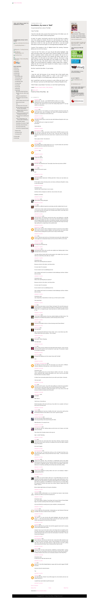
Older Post (66, 587)
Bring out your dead (20, 102)
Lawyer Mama (37, 249)
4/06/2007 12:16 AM (38, 414)
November (18, 78)
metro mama (37, 156)
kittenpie (36, 548)
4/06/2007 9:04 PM (38, 513)
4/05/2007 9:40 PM (38, 361)
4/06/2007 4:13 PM (38, 467)
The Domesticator (38, 450)
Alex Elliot (36, 508)
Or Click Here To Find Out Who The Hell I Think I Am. (78, 43)
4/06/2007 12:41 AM (38, 424)
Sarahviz (36, 109)
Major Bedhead (37, 469)
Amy (35, 562)
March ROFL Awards (20, 121)
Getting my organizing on (21, 96)
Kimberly (36, 516)
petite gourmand (37, 118)
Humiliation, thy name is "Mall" (22, 123)
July (17, 85)
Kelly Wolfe (36, 354)
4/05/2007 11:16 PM (38, 382)
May (17, 88)
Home (50, 587)
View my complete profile (76, 39)
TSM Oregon (37, 459)
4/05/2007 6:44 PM (38, 214)
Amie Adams (37, 199)
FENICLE (36, 322)
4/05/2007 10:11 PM (38, 368)
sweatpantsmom (37, 426)
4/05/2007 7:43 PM (38, 302)
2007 (16, 75)
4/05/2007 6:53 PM (38, 233)
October (18, 79)
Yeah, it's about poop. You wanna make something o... (22, 119)
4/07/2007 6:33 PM (38, 583)
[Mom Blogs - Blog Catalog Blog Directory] (21, 59)
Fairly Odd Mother (38, 216)
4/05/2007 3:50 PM (38, 160)
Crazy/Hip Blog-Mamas (19, 45)
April (17, 90)
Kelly (35, 439)
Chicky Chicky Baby (75, 32)
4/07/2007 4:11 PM (38, 560)
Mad (35, 346)
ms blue (36, 409)
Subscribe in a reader (76, 45)
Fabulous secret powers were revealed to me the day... (22, 113)
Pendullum (36, 99)
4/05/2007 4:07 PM (38, 174)
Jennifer (36, 337)
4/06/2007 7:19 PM (38, 496)
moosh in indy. (37, 314)
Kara (35, 476)
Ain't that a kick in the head (21, 105)
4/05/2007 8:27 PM (38, 325)
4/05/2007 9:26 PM (38, 352)
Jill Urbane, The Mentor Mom (40, 363)
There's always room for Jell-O (22, 100)
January (18, 134)
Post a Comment (34, 585)
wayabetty (36, 524)
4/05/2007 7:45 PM (38, 312)
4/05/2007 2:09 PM (38, 107)
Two (17, 104)
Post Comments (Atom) (41, 590)
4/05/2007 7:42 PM (38, 294)
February (18, 132)
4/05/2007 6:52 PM (38, 225)
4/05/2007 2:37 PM (38, 116)
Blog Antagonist (37, 130)
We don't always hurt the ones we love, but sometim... (22, 108)
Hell (47, 87)
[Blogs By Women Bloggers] (14, 57)
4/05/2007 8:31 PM (38, 335)
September (18, 81)
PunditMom (36, 162)
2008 (16, 73)
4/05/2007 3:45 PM (38, 154)
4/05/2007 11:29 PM (38, 392)
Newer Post (33, 587)
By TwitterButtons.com (75, 84)
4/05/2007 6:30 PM (38, 196)
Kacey (35, 168)
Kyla (35, 304)
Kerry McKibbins (37, 538)
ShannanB (36, 491)
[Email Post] (47, 91)
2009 (16, 71)
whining (50, 87)
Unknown (36, 143)
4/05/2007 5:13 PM (38, 185)
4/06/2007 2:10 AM (38, 437)
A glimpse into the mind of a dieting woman (22, 111)
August (17, 83)
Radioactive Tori (37, 227)
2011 (16, 68)
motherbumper (37, 243)
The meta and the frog (20, 126)
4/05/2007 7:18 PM (38, 246)
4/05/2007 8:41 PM (38, 344)
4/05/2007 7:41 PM (38, 276)
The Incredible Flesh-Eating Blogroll (77, 72)
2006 (16, 136)
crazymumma (37, 176)
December (18, 76)
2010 (16, 69)
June (17, 86)
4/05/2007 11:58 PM (38, 407)
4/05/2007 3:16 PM (38, 141)
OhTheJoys (36, 327)
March (17, 130)
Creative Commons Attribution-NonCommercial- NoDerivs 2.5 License (77, 95)
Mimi (35, 204)
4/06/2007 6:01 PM (38, 489)
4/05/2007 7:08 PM (38, 241)
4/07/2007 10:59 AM (38, 554)
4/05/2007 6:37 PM (38, 202)
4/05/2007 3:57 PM (38, 165)
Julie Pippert (37, 394)
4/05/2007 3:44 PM (38, 148)
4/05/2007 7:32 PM (38, 258)
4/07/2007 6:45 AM (38, 536)
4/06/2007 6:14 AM (38, 448)
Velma (35, 236)
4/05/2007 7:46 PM (38, 319)
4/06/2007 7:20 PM (38, 506)
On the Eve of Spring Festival (22, 128)
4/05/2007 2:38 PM (38, 128)
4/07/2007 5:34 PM (38, 573)
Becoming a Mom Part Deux (22, 91)
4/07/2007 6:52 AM (38, 546)
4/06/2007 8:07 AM (38, 457)
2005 (16, 138)
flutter (35, 384)
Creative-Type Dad (38, 417)
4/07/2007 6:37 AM (38, 522)
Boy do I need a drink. (40, 87)
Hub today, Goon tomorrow (21, 124)
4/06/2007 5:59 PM (38, 474)
